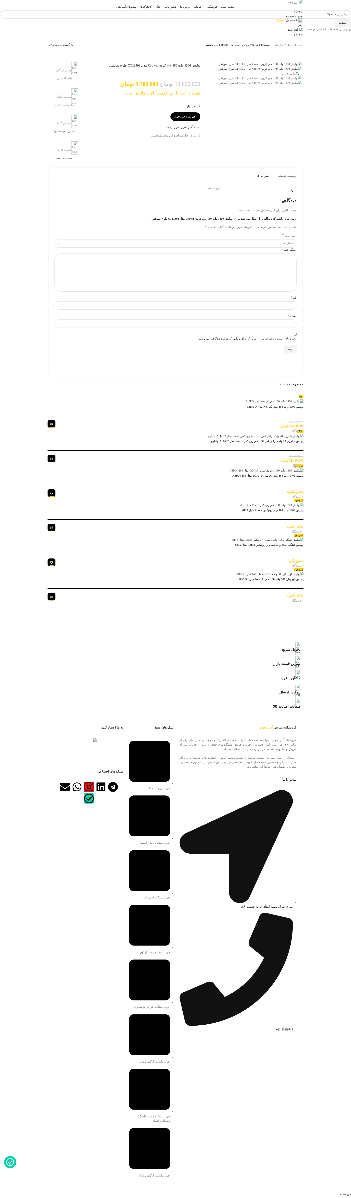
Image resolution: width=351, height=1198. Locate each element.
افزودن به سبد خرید (185, 116)
